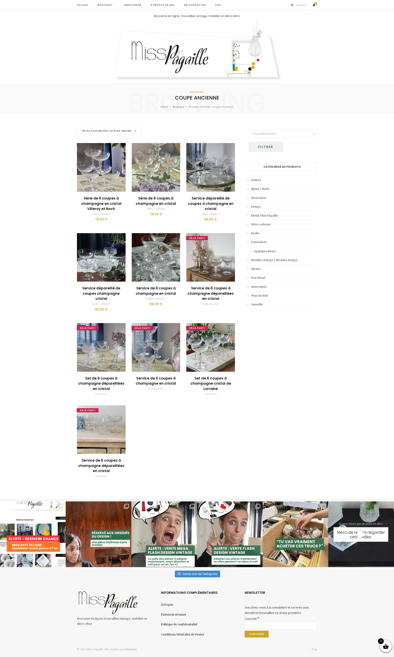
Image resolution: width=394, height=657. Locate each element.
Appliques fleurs (265, 251)
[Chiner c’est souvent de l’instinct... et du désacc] (295, 534)
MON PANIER (133, 5)
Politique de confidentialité (179, 624)
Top (314, 649)
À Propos (167, 605)
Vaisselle (101, 394)
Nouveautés (211, 304)
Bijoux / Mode (260, 189)
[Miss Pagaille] (197, 51)
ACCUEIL (82, 5)
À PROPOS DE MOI (162, 5)
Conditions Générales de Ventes (182, 634)
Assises (256, 180)
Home (164, 107)
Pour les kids (259, 295)
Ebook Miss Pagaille (264, 215)
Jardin (255, 233)
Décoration (258, 198)
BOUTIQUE (105, 5)
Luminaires (259, 242)
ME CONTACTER (195, 5)
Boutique (178, 107)
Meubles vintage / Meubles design (274, 260)
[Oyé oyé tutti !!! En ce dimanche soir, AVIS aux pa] (98, 534)
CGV (218, 5)
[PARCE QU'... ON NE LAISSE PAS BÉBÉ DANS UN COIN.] (230, 534)
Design (256, 207)
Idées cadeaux (101, 214)
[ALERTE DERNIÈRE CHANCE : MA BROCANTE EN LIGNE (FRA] (33, 534)
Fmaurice (131, 649)
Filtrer (265, 146)
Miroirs (256, 269)
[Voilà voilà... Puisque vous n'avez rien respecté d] (361, 534)
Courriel (252, 619)
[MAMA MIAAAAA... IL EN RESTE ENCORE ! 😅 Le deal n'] (164, 534)
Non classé (258, 278)
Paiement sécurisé (173, 614)
